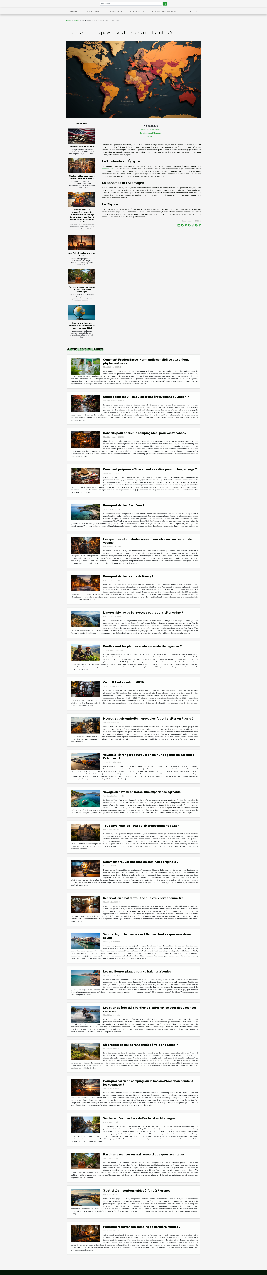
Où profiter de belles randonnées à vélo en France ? (140, 1045)
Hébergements (93, 11)
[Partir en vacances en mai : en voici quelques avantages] (81, 276)
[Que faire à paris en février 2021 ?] (81, 242)
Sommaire (152, 125)
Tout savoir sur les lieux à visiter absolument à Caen (141, 825)
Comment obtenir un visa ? (82, 146)
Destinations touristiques (166, 11)
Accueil (69, 21)
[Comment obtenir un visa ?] (81, 136)
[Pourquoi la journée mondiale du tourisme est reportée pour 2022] (81, 312)
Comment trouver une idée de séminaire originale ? (140, 862)
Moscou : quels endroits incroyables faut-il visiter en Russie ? (148, 718)
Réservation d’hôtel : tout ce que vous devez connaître (143, 898)
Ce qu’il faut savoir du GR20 (123, 682)
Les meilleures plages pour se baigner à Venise (137, 971)
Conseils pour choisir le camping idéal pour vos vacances (144, 433)
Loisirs (73, 11)
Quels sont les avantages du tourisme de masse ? (82, 177)
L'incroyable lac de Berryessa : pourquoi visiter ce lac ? (143, 612)
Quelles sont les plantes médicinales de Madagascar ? (142, 646)
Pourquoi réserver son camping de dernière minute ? (142, 1227)
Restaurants (137, 11)
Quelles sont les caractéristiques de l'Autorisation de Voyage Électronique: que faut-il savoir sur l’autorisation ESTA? (81, 216)
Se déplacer (116, 11)
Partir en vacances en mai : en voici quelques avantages (82, 289)
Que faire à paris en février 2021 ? (81, 254)
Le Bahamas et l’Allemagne (150, 133)
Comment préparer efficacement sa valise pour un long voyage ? (150, 469)
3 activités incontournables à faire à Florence (137, 1190)
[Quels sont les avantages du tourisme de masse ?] (81, 165)
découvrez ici (107, 169)
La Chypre (151, 136)
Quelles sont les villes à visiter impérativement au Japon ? (146, 397)
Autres (193, 11)
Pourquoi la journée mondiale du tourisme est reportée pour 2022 (82, 325)
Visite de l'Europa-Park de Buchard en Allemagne (139, 1118)
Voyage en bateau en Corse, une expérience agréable (142, 792)
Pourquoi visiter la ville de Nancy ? (128, 576)
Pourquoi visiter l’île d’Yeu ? (123, 505)
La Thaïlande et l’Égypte (150, 130)
